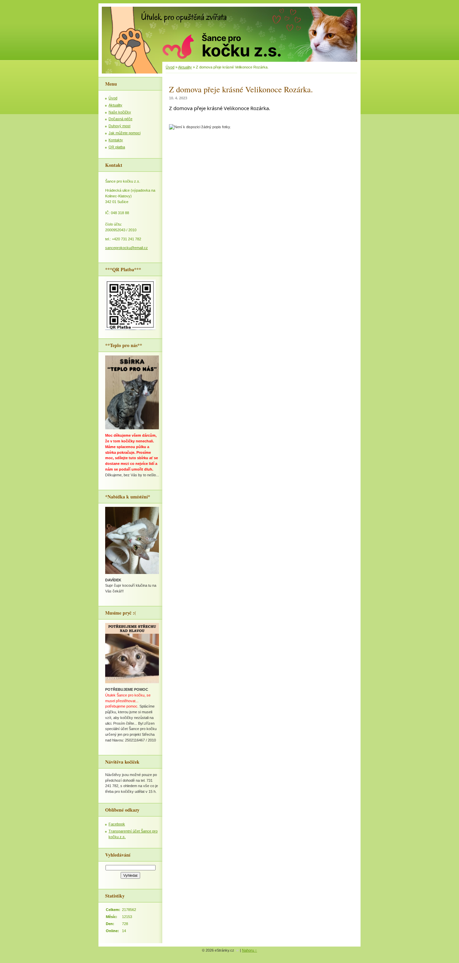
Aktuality (185, 67)
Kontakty (116, 140)
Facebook (117, 824)
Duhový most (119, 126)
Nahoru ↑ (249, 950)
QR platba (117, 147)
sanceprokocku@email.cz (126, 248)
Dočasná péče (120, 119)
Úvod (170, 67)
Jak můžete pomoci (124, 133)
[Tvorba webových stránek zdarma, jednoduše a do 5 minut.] (237, 950)
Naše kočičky (120, 112)
